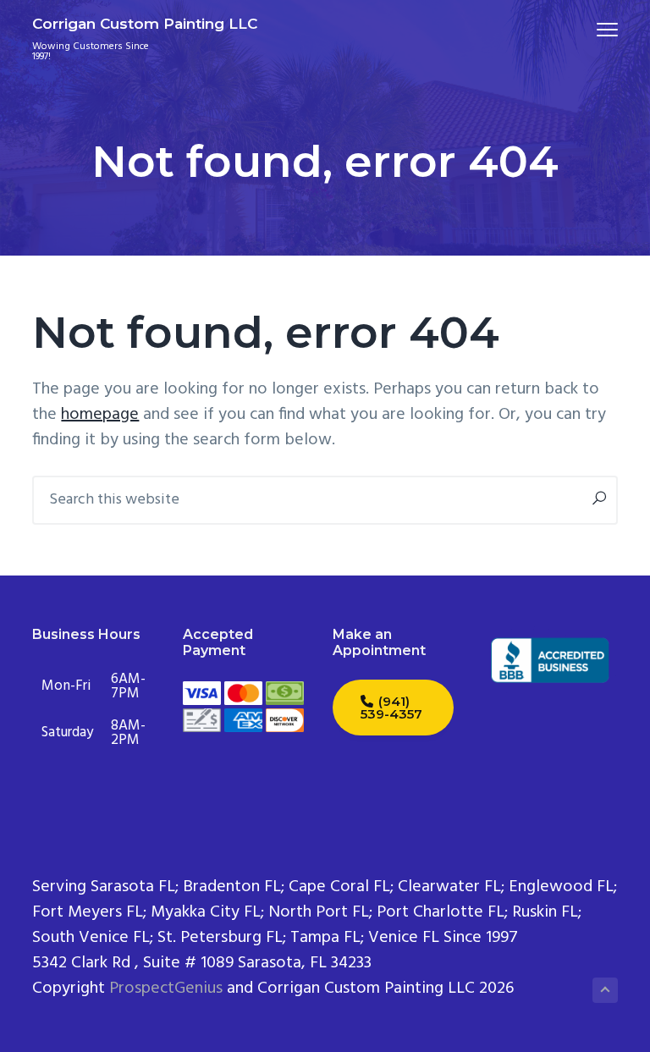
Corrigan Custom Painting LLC (144, 23)
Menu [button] (587, 29)
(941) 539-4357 (391, 707)
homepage (100, 414)
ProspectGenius (166, 988)
